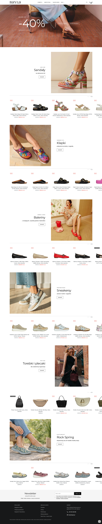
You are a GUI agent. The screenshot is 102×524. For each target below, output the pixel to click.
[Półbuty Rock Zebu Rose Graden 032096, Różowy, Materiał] (40, 473)
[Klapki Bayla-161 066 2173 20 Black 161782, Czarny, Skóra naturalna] (40, 178)
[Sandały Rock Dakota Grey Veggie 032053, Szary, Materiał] (19, 473)
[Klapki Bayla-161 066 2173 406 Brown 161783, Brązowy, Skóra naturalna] (19, 178)
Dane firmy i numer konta (46, 516)
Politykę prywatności (64, 498)
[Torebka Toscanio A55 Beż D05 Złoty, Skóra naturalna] (40, 401)
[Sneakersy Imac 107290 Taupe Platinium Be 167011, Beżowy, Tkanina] (19, 326)
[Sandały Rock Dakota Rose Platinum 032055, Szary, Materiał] (61, 473)
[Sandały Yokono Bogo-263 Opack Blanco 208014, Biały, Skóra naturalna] (19, 105)
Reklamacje (43, 511)
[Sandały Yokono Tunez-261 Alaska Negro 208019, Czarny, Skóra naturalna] (40, 105)
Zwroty (42, 509)
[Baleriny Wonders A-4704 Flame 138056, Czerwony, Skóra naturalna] (61, 253)
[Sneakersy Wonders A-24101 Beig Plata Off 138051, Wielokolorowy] (61, 326)
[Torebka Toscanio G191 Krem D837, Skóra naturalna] (82, 401)
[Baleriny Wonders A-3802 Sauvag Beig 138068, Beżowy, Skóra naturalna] (40, 253)
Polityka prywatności (19, 509)
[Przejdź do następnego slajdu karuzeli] (91, 97)
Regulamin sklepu (18, 507)
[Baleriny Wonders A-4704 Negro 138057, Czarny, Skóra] (82, 253)
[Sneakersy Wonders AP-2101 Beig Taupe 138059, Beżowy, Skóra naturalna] (82, 326)
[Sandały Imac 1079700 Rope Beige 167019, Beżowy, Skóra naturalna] (82, 105)
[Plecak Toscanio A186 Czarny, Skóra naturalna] (19, 401)
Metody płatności (44, 514)
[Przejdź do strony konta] (89, 2)
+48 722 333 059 (72, 511)
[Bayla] (15, 2)
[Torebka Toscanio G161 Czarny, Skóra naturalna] (61, 401)
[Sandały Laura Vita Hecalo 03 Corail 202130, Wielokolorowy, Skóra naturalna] (61, 105)
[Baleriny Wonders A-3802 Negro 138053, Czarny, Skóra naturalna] (19, 253)
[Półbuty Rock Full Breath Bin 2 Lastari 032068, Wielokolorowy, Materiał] (82, 473)
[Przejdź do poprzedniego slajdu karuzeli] (89, 97)
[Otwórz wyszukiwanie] (87, 2)
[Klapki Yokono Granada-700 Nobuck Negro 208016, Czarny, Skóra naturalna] (82, 178)
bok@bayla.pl (72, 515)
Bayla (19, 519)
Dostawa (43, 507)
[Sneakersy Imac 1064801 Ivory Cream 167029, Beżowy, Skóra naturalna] (40, 326)
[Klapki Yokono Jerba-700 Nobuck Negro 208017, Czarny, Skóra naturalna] (61, 178)
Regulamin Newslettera (20, 511)
